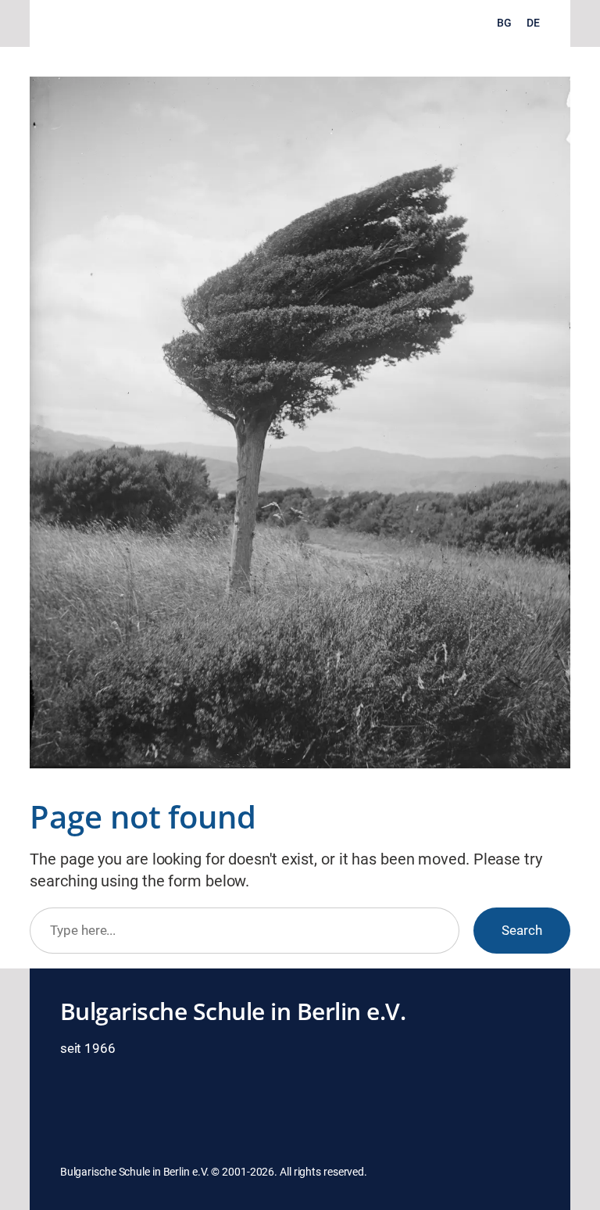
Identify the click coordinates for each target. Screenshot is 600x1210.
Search (522, 930)
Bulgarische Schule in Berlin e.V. (233, 1011)
